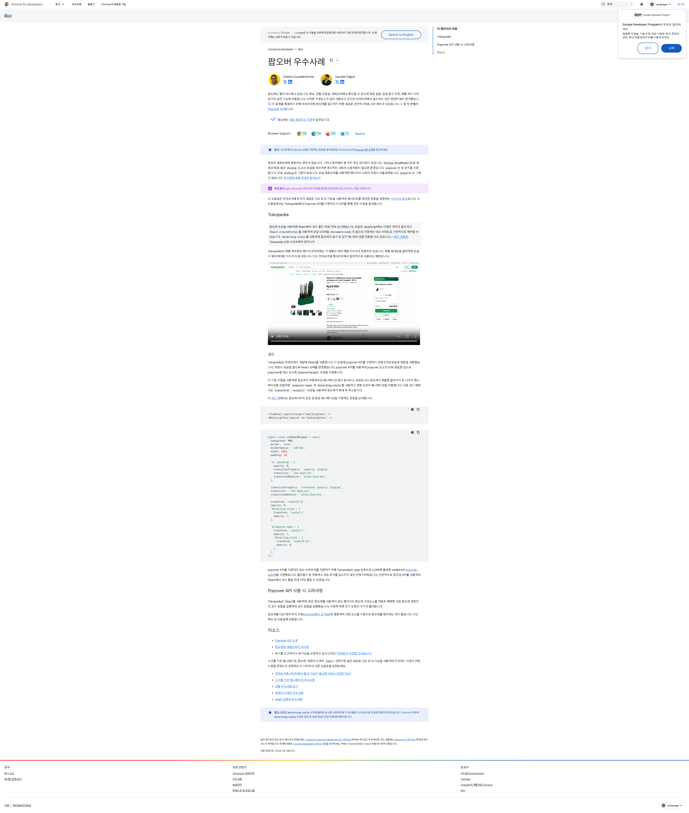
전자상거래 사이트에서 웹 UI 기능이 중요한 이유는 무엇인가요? (313, 673)
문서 (57, 4)
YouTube (465, 779)
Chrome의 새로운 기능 (113, 4)
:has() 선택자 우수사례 (289, 699)
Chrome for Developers (281, 49)
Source (360, 133)
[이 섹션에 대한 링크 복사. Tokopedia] (292, 215)
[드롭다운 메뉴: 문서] (64, 4)
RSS (463, 790)
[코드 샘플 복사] (418, 409)
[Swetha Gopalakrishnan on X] (285, 83)
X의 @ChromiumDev (472, 773)
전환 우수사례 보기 (286, 686)
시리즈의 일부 (399, 199)
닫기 (648, 48)
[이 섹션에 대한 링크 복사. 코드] (278, 355)
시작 (671, 48)
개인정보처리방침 (21, 805)
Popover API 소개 (364, 149)
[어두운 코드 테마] (412, 409)
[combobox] (618, 4)
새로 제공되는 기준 (300, 120)
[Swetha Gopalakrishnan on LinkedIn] (290, 83)
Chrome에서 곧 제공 (316, 614)
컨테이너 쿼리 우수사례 (289, 693)
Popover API (276, 109)
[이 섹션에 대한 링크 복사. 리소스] (283, 630)
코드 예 (275, 398)
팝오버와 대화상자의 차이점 (292, 647)
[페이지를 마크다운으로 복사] (331, 60)
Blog (7, 15)
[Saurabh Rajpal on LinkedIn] (342, 83)
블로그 (91, 4)
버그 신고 (9, 773)
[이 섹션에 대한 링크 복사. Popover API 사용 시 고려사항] (326, 591)
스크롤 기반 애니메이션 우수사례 (295, 680)
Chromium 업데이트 (244, 773)
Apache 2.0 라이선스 (405, 739)
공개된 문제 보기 (13, 779)
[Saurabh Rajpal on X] (337, 83)
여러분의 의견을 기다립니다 (354, 653)
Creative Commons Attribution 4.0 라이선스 (328, 739)
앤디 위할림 (401, 237)
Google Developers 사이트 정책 (309, 743)
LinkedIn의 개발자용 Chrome (476, 784)
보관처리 (237, 784)
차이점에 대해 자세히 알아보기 (302, 178)
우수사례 (76, 4)
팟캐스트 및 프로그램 (244, 790)
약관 (6, 805)
